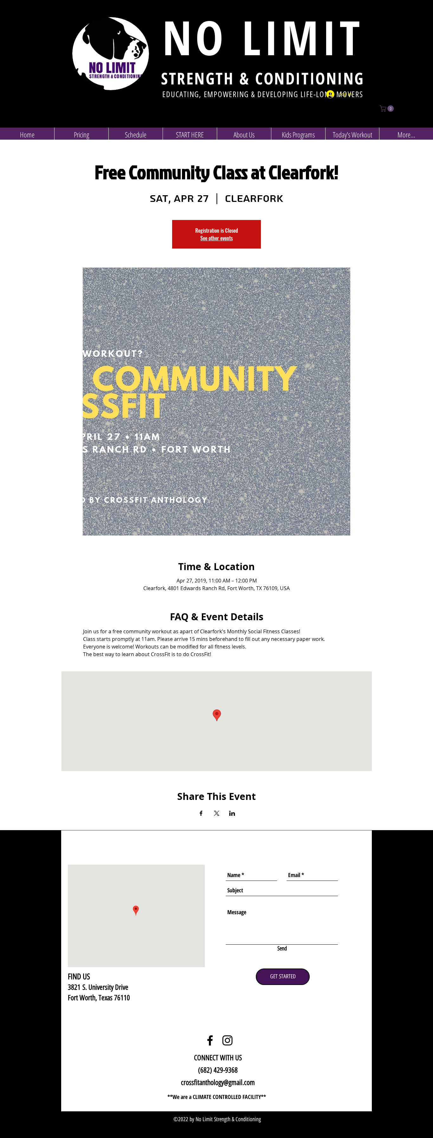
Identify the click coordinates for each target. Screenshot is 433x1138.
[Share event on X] (217, 813)
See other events (216, 238)
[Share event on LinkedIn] (232, 813)
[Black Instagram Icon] (227, 1040)
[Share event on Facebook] (201, 813)
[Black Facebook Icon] (210, 1040)
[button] (387, 108)
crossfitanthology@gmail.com (218, 1082)
